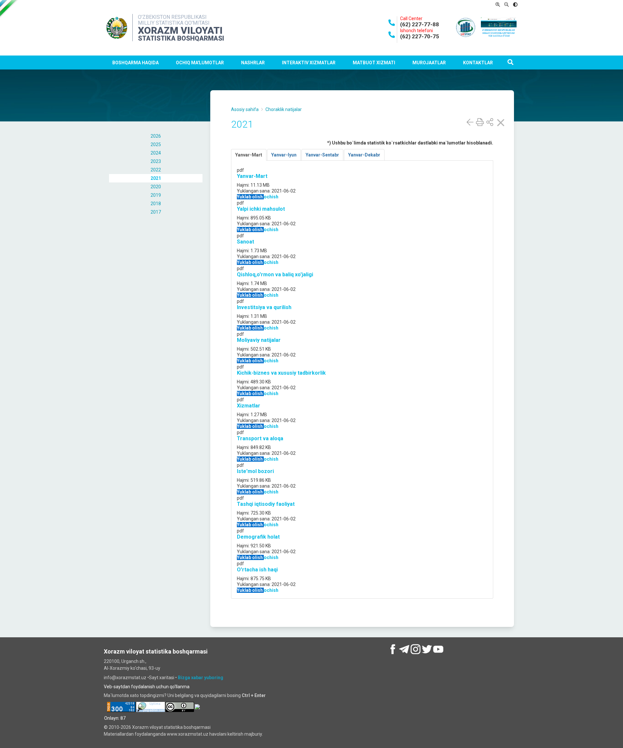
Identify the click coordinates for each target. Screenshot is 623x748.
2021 (156, 178)
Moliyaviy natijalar (259, 340)
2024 (156, 153)
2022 (156, 169)
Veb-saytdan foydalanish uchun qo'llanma (146, 686)
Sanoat (245, 242)
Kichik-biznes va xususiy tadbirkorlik (281, 373)
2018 (156, 203)
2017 (156, 212)
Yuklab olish (250, 196)
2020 (156, 186)
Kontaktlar (478, 62)
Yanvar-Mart (252, 176)
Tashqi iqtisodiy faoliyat (266, 504)
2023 (156, 161)
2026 (156, 136)
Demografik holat (258, 537)
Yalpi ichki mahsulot (261, 209)
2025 (156, 144)
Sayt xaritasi (162, 677)
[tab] (248, 155)
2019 (156, 195)
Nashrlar (253, 62)
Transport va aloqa (260, 438)
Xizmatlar (248, 406)
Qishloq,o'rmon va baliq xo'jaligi (275, 274)
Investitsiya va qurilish (264, 307)
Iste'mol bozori (255, 471)
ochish (271, 196)
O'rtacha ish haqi (257, 570)
